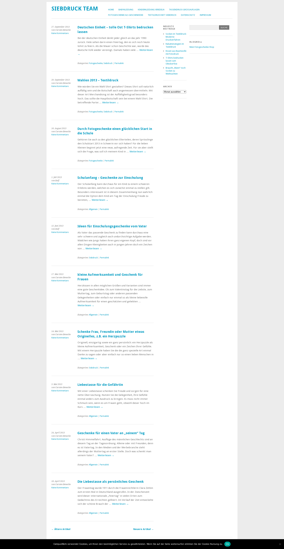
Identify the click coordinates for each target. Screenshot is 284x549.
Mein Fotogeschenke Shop (201, 47)
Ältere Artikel (60, 529)
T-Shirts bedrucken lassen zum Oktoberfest (174, 61)
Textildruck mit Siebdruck (162, 15)
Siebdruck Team (74, 8)
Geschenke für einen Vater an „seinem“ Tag (111, 433)
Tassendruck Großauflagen (184, 9)
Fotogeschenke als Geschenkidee (125, 15)
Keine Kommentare (60, 33)
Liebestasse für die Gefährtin (100, 385)
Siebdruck (108, 63)
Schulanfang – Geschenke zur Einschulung (110, 178)
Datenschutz (188, 15)
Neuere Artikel (143, 529)
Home (111, 9)
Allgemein (93, 209)
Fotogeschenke (96, 63)
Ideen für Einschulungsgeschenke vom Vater (112, 226)
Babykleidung (125, 9)
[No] (280, 544)
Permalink (119, 63)
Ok (227, 544)
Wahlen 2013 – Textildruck (97, 80)
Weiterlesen (110, 102)
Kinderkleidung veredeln (151, 9)
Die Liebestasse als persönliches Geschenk (110, 482)
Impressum (205, 15)
